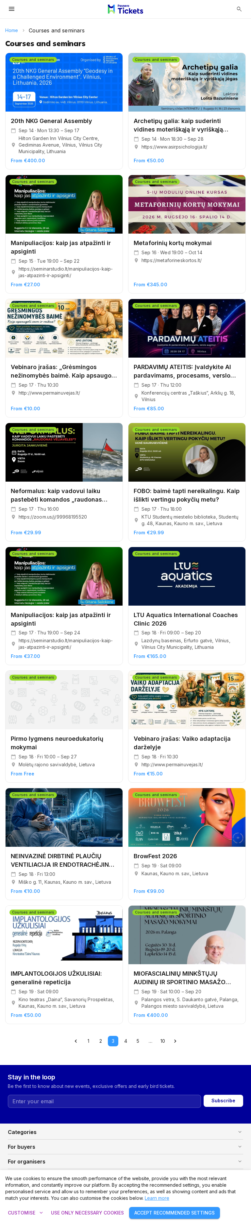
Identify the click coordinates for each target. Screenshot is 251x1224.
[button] (125, 1132)
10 (162, 1041)
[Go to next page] (175, 1041)
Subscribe (223, 1100)
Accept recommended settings (174, 1212)
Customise (26, 1213)
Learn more (157, 1198)
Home (11, 30)
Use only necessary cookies (87, 1212)
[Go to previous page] (76, 1041)
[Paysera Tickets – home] (125, 9)
